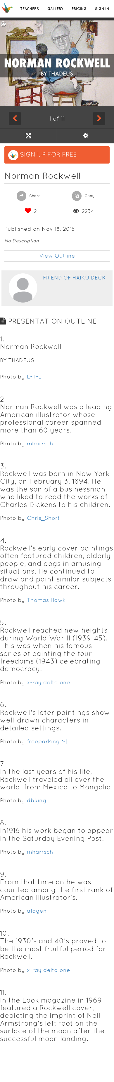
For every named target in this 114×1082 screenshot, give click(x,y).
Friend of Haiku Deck (74, 278)
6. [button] (3, 704)
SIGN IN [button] (102, 9)
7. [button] (3, 764)
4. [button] (3, 540)
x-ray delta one (48, 682)
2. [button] (3, 399)
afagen (37, 911)
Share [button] (34, 196)
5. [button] (3, 622)
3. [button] (3, 466)
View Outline (57, 256)
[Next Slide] (99, 118)
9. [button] (3, 874)
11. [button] (3, 992)
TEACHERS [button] (29, 9)
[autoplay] (85, 135)
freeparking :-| (47, 741)
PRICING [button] (79, 9)
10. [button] (4, 933)
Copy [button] (89, 196)
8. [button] (3, 823)
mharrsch (40, 443)
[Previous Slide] (15, 118)
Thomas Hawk (46, 600)
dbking (36, 800)
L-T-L (34, 377)
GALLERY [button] (55, 9)
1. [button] (2, 339)
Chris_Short (43, 518)
